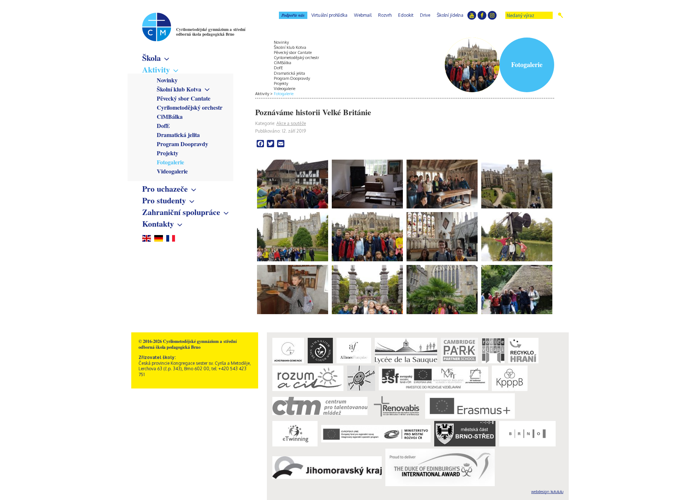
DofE (163, 125)
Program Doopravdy (182, 144)
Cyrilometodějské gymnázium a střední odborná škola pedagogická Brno (210, 32)
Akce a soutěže (291, 123)
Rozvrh (385, 15)
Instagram (492, 15)
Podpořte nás (293, 15)
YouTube (471, 15)
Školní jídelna (450, 15)
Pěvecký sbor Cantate (183, 98)
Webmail (363, 15)
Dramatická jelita (178, 134)
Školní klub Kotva (179, 89)
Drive (425, 15)
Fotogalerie (170, 162)
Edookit (405, 15)
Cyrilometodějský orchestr (189, 107)
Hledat (560, 15)
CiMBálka (170, 116)
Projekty (167, 153)
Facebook (482, 15)
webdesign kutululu (547, 491)
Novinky (167, 80)
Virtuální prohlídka (329, 15)
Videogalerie (172, 171)
